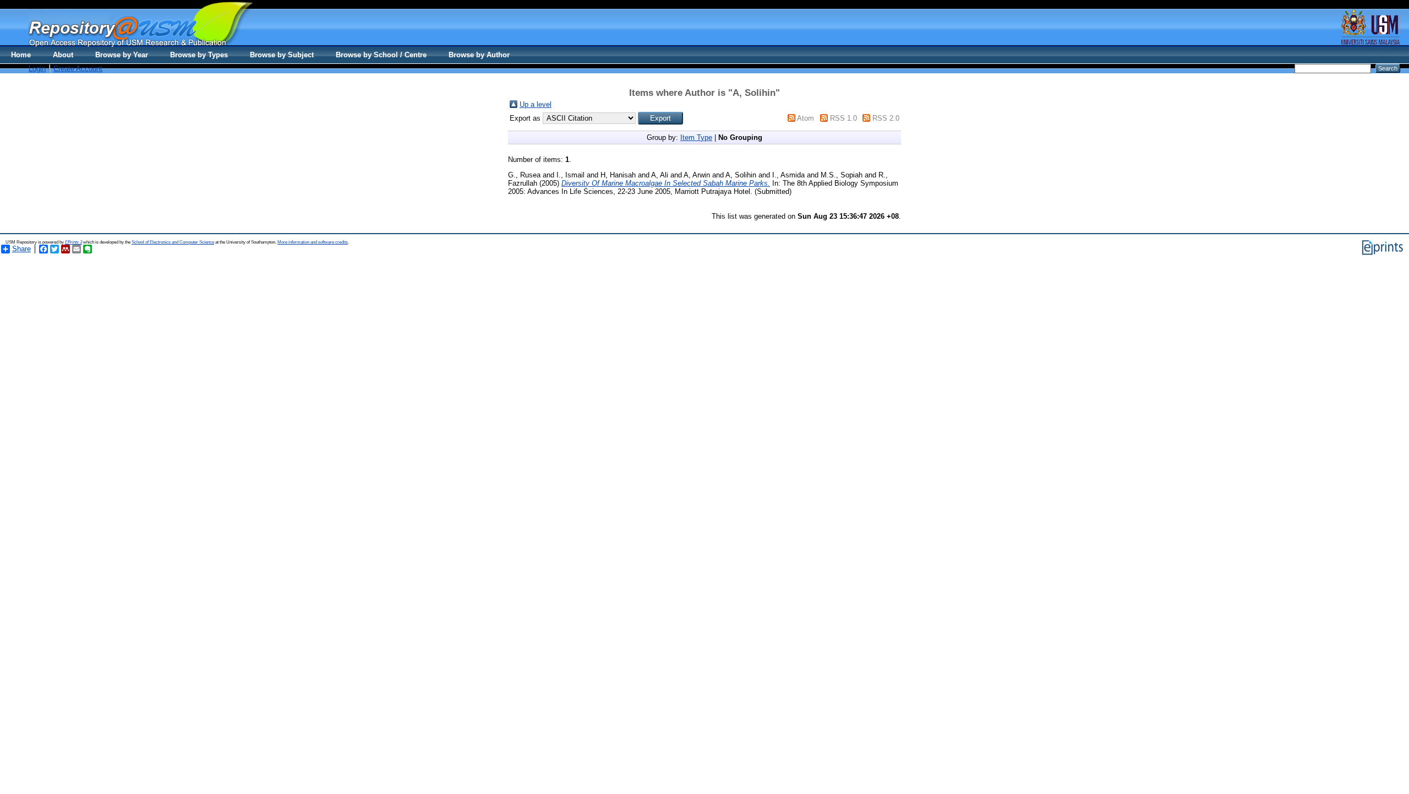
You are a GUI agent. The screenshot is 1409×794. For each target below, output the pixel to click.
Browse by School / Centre (381, 55)
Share (21, 249)
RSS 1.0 (843, 118)
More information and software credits (312, 242)
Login (37, 68)
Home (21, 55)
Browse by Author (479, 55)
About (63, 55)
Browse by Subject (282, 55)
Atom (805, 118)
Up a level (535, 104)
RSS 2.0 (885, 118)
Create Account (77, 68)
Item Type (696, 137)
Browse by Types (199, 55)
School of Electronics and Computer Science (173, 242)
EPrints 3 (73, 242)
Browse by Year (121, 55)
